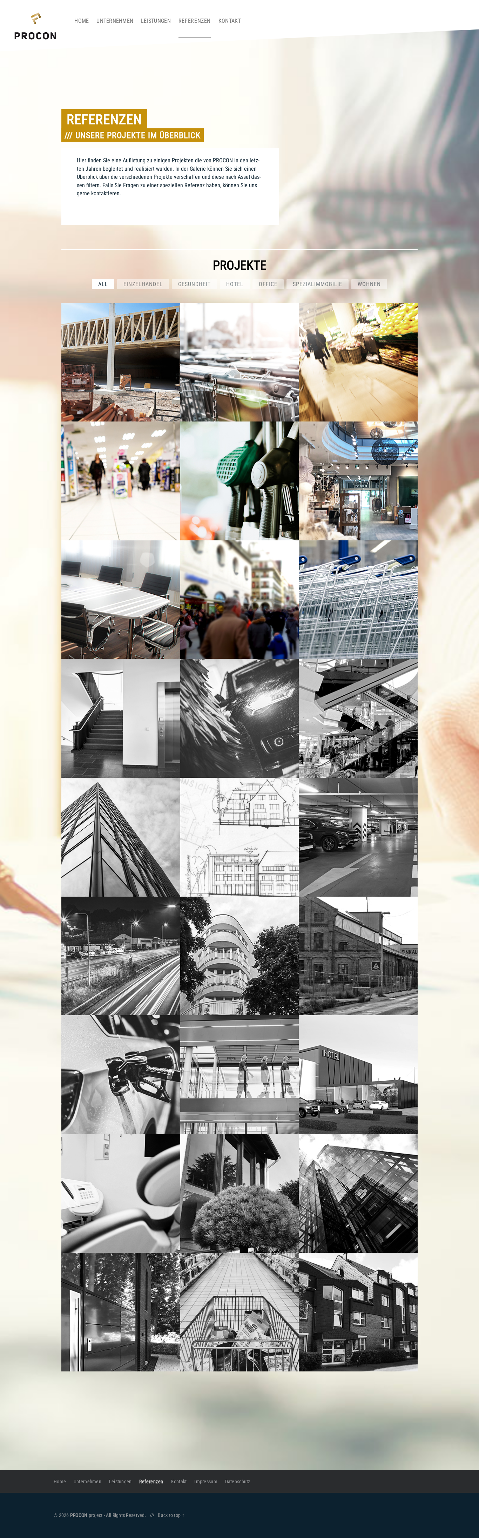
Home (81, 21)
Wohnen (369, 284)
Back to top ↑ (171, 1515)
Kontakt (229, 21)
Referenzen (194, 21)
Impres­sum (205, 1481)
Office (268, 284)
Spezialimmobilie (317, 284)
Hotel (234, 284)
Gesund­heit (194, 284)
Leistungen (156, 21)
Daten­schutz (237, 1481)
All (103, 284)
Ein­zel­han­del (143, 284)
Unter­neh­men (114, 21)
